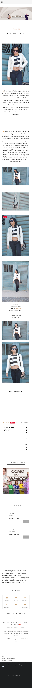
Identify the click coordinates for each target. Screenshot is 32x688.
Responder (26, 521)
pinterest (16, 600)
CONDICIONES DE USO (9, 658)
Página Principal (7, 660)
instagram (25, 600)
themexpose (20, 673)
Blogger (21, 665)
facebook (6, 607)
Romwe (18, 313)
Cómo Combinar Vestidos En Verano (14, 491)
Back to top (21, 678)
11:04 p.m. (12, 515)
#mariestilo (15, 29)
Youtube (7, 600)
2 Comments (25, 422)
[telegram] (6, 423)
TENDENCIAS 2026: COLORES (16, 628)
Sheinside (18, 308)
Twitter (16, 607)
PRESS (4, 656)
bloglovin (25, 607)
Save (13, 422)
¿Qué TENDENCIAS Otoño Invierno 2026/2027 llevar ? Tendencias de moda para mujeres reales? (16, 633)
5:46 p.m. (12, 531)
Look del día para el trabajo (16, 619)
